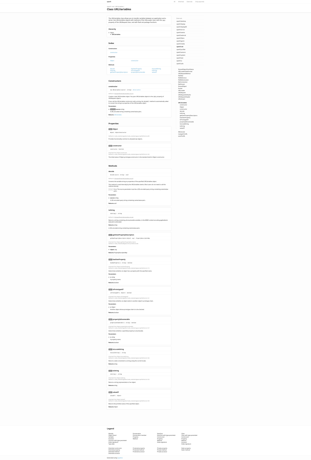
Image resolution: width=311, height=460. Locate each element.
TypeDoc (120, 458)
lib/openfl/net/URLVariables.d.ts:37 (123, 178)
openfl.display (181, 24)
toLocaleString (156, 69)
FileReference (182, 78)
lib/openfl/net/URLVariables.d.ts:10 (123, 93)
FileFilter (180, 76)
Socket (180, 88)
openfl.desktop (181, 21)
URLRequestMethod (184, 73)
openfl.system (181, 55)
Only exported (199, 2)
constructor (113, 52)
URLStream (181, 99)
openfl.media (181, 44)
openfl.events (181, 32)
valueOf (154, 72)
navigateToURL (182, 134)
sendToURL (181, 136)
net (113, 6)
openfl (109, 2)
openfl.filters (180, 38)
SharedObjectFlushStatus (186, 69)
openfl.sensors (181, 52)
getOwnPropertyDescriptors (119, 72)
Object (112, 61)
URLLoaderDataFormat (185, 71)
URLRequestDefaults (184, 95)
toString (112, 70)
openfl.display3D (182, 27)
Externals (189, 2)
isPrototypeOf (135, 70)
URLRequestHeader (184, 97)
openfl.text (180, 58)
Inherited (181, 2)
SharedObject (182, 86)
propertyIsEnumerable (138, 72)
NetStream (181, 84)
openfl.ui (179, 61)
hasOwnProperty (136, 69)
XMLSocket (181, 132)
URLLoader (181, 90)
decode (112, 69)
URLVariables (119, 6)
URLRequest (182, 93)
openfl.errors (181, 30)
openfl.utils (180, 63)
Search (169, 1)
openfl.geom (180, 41)
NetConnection (182, 82)
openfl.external (181, 35)
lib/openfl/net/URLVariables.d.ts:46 (123, 217)
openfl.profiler (181, 49)
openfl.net (180, 47)
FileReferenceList (183, 80)
